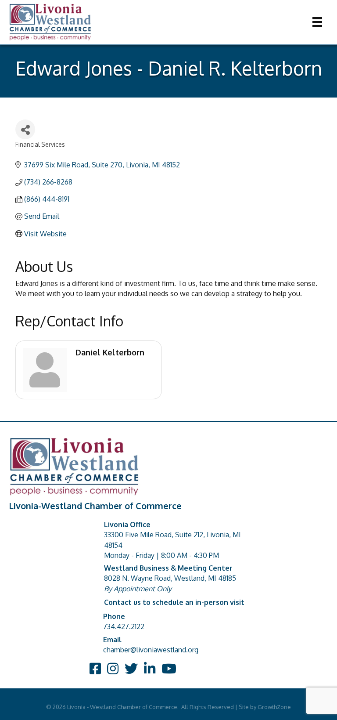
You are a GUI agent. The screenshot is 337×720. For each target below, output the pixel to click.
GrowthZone (274, 706)
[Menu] (317, 22)
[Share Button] (25, 129)
